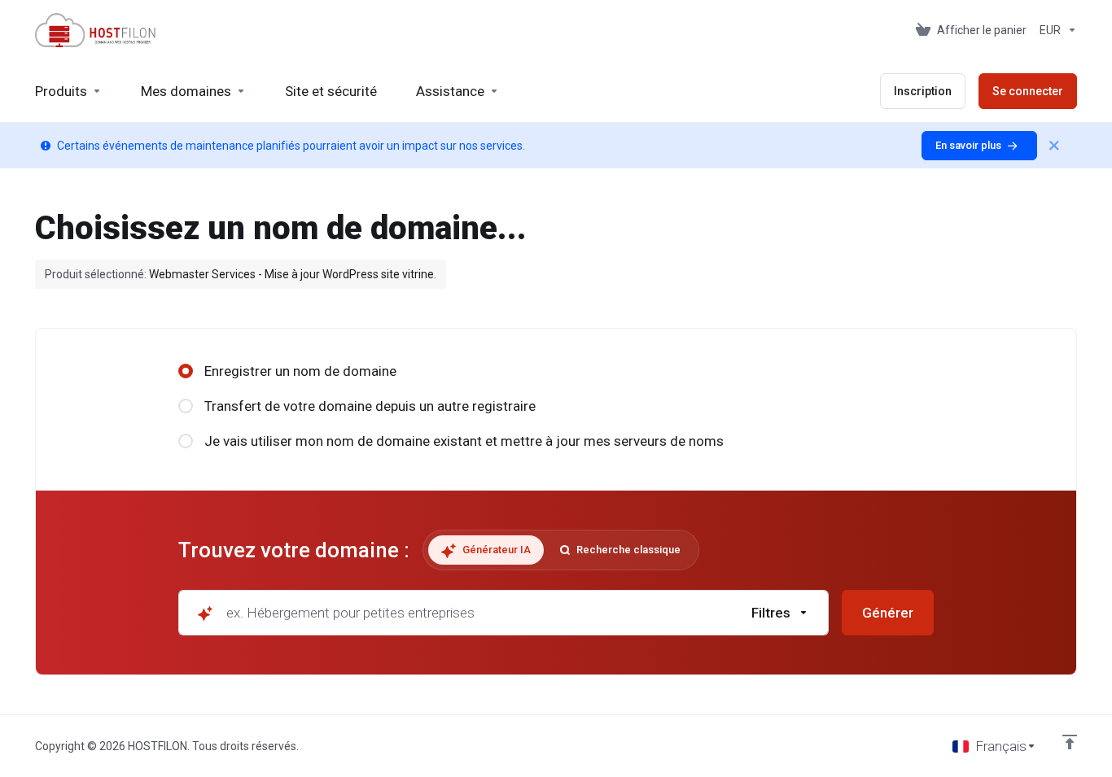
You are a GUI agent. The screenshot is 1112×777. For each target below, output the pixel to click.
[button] (780, 612)
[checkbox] (859, 475)
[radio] (185, 371)
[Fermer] (1054, 145)
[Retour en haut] (1069, 742)
